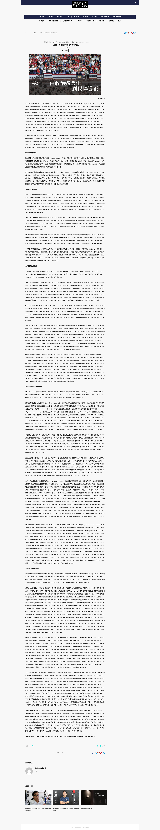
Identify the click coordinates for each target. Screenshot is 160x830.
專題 (50, 42)
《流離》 (34, 33)
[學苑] (80, 6)
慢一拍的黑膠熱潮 (86, 808)
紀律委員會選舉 (67, 21)
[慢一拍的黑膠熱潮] (94, 804)
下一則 (31, 746)
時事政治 (55, 42)
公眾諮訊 (111, 21)
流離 (66, 50)
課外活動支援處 (53, 21)
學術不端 (101, 21)
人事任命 (79, 21)
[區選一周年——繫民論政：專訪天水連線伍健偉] (66, 804)
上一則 (99, 746)
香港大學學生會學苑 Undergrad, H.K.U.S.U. (77, 42)
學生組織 (42, 21)
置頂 (60, 42)
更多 (119, 21)
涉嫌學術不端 (90, 21)
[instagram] (24, 2)
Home (27, 33)
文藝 (68, 16)
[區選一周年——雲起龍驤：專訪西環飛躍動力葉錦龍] (38, 804)
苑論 (63, 42)
